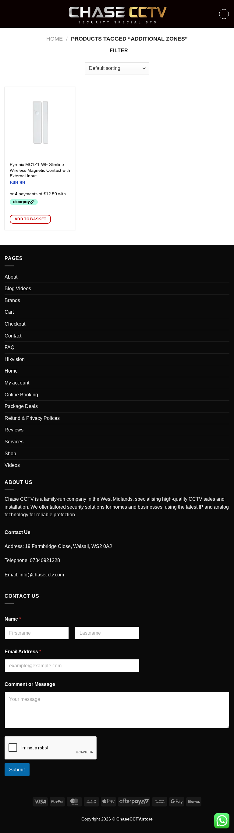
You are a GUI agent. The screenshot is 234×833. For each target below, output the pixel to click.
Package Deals (21, 406)
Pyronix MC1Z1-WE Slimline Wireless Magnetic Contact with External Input (40, 170)
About (11, 276)
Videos (12, 465)
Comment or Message (30, 684)
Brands (12, 300)
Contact (13, 335)
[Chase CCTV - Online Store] (117, 14)
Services (14, 441)
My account (17, 382)
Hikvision (15, 359)
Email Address (23, 651)
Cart (9, 312)
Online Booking (21, 394)
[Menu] (8, 13)
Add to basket (30, 219)
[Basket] (224, 14)
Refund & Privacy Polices (32, 418)
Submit (17, 770)
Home (54, 38)
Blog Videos (18, 288)
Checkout (15, 323)
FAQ (9, 347)
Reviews (14, 429)
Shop (10, 453)
